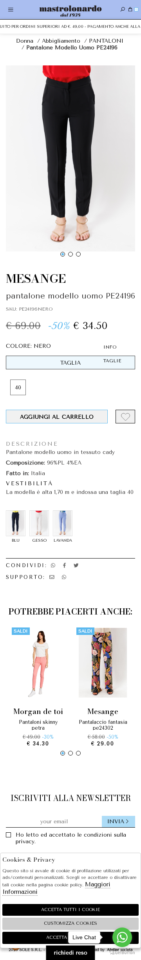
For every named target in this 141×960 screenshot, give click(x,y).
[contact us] (51, 577)
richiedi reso (70, 952)
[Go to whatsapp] (122, 937)
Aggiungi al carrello (57, 417)
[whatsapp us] (53, 565)
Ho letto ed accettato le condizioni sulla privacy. (71, 838)
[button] (62, 254)
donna (24, 41)
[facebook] (64, 565)
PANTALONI (106, 41)
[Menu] (11, 9)
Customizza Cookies (70, 923)
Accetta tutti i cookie (70, 909)
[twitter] (76, 565)
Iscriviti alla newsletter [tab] (71, 798)
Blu (16, 540)
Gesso (39, 540)
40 (18, 387)
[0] (130, 9)
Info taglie (112, 353)
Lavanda (63, 540)
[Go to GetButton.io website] (122, 952)
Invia (115, 821)
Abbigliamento (61, 41)
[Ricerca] (122, 9)
